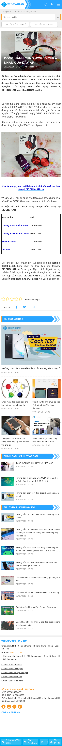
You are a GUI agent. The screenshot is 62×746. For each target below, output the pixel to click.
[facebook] (16, 307)
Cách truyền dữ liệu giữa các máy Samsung (36, 607)
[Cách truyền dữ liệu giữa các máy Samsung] (7, 610)
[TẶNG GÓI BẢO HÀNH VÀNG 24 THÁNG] (7, 466)
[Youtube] (9, 707)
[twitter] (24, 307)
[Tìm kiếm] (57, 17)
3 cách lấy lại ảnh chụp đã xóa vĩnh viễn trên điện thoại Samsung (46, 405)
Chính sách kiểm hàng (11, 676)
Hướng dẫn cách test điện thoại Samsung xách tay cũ (30, 368)
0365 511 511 (16, 652)
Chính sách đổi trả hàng (12, 681)
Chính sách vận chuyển (12, 668)
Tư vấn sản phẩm (44, 24)
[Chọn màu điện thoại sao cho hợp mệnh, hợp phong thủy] (15, 388)
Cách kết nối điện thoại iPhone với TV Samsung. (38, 592)
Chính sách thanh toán (11, 664)
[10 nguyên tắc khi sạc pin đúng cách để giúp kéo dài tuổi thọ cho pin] (15, 425)
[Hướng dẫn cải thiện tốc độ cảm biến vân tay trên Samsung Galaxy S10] (7, 565)
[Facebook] (3, 707)
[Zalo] (14, 707)
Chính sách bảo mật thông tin (14, 672)
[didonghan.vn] (15, 4)
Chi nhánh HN (10, 712)
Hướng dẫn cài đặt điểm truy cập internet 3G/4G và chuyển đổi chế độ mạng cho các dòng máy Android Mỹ (38, 532)
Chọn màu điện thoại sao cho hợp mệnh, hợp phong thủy (14, 403)
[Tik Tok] (20, 707)
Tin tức (17, 11)
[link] (33, 307)
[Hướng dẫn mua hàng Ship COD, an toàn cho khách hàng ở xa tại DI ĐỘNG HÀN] (7, 481)
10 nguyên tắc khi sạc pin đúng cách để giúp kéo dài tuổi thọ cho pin (15, 441)
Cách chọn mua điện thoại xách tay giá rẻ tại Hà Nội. (38, 579)
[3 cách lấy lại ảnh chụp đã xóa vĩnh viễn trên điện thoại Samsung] (46, 388)
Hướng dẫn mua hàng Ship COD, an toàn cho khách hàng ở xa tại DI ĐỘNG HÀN (37, 479)
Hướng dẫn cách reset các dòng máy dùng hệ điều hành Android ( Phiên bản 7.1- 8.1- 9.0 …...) (38, 549)
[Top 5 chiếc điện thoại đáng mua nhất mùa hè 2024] (46, 425)
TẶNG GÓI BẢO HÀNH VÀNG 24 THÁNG (34, 463)
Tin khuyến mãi (29, 11)
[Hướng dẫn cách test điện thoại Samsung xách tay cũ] (31, 345)
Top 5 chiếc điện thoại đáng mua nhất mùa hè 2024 (45, 440)
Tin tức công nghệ (15, 24)
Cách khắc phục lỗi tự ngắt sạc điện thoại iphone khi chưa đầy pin (38, 623)
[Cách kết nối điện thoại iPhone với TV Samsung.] (7, 595)
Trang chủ (6, 11)
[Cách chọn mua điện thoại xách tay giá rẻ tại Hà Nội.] (7, 580)
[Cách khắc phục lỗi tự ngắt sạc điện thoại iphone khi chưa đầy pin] (7, 625)
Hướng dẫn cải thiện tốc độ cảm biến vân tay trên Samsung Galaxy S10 (36, 564)
